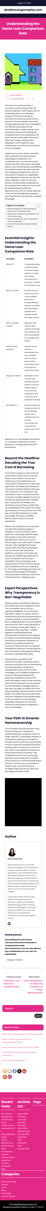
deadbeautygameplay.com (23, 10)
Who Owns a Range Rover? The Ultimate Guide (22, 1034)
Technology (6, 1193)
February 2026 (23, 1131)
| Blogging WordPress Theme (15, 1207)
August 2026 (22, 1114)
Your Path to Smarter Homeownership (22, 224)
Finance (19, 960)
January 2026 (23, 1134)
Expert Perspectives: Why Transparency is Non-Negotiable (23, 220)
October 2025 (23, 1149)
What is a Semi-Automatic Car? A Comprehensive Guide (17, 1040)
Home (3, 1187)
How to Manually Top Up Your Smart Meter (20, 1047)
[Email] (9, 923)
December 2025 (21, 1138)
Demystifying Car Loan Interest (18, 939)
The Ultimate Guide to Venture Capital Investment (19, 1053)
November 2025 (21, 1144)
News (3, 1190)
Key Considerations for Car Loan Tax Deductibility (21, 952)
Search (9, 1008)
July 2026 (21, 1117)
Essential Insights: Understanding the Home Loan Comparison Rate (21, 210)
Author (10, 227)
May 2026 (21, 1122)
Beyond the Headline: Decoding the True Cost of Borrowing (23, 215)
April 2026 (21, 1125)
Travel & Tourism (8, 1196)
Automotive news (8, 1181)
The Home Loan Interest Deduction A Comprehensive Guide (21, 944)
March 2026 (22, 1128)
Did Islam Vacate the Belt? (13, 1060)
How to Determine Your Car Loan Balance (23, 948)
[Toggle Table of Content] (37, 206)
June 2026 (21, 1119)
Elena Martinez (16, 95)
